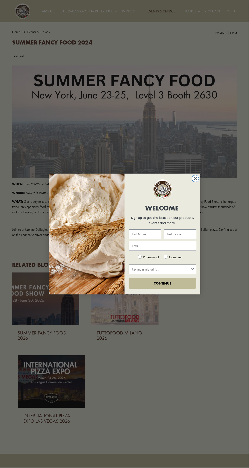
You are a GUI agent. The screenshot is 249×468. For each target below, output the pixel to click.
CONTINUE (162, 283)
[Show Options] (193, 269)
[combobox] (161, 269)
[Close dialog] (195, 178)
